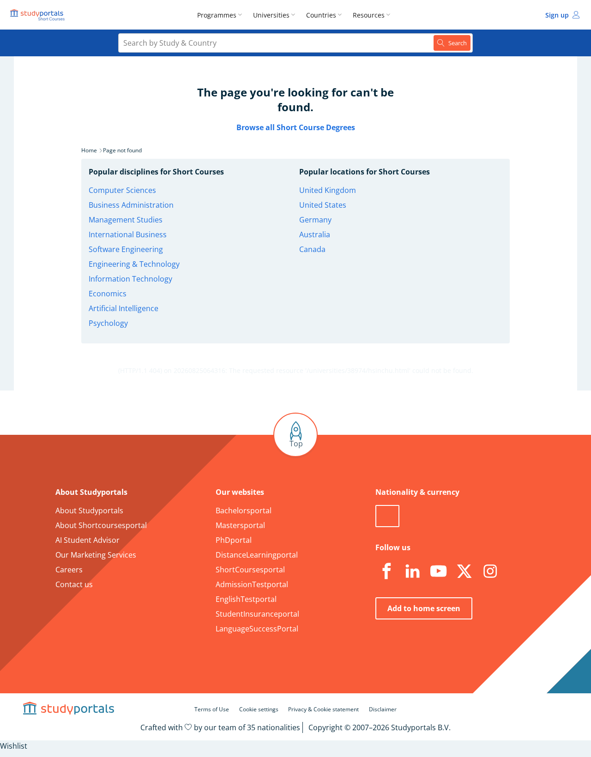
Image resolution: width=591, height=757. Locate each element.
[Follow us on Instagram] (490, 571)
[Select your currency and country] (387, 516)
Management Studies (126, 220)
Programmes (216, 15)
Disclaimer (383, 709)
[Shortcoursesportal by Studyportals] (38, 14)
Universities (271, 15)
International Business (128, 234)
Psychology (108, 323)
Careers (69, 570)
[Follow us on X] (464, 571)
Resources (369, 15)
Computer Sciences (122, 190)
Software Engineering (126, 249)
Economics (108, 293)
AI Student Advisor (87, 540)
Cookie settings (258, 709)
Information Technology (130, 279)
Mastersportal (240, 525)
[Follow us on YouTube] (438, 571)
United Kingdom (327, 190)
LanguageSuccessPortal (257, 629)
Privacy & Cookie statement (323, 709)
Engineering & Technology (134, 264)
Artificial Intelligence (123, 308)
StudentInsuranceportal (257, 614)
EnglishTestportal (246, 599)
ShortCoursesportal (250, 570)
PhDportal (234, 540)
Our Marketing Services (95, 555)
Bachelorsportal (243, 510)
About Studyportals (89, 510)
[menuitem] (221, 15)
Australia (314, 234)
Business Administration (131, 205)
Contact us (74, 584)
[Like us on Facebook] (386, 571)
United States (322, 205)
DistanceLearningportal (257, 555)
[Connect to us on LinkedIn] (412, 571)
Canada (312, 249)
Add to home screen (423, 608)
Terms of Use (211, 709)
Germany (315, 220)
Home (89, 150)
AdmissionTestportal (252, 584)
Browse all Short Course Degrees (295, 127)
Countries (321, 15)
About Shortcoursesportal (101, 525)
